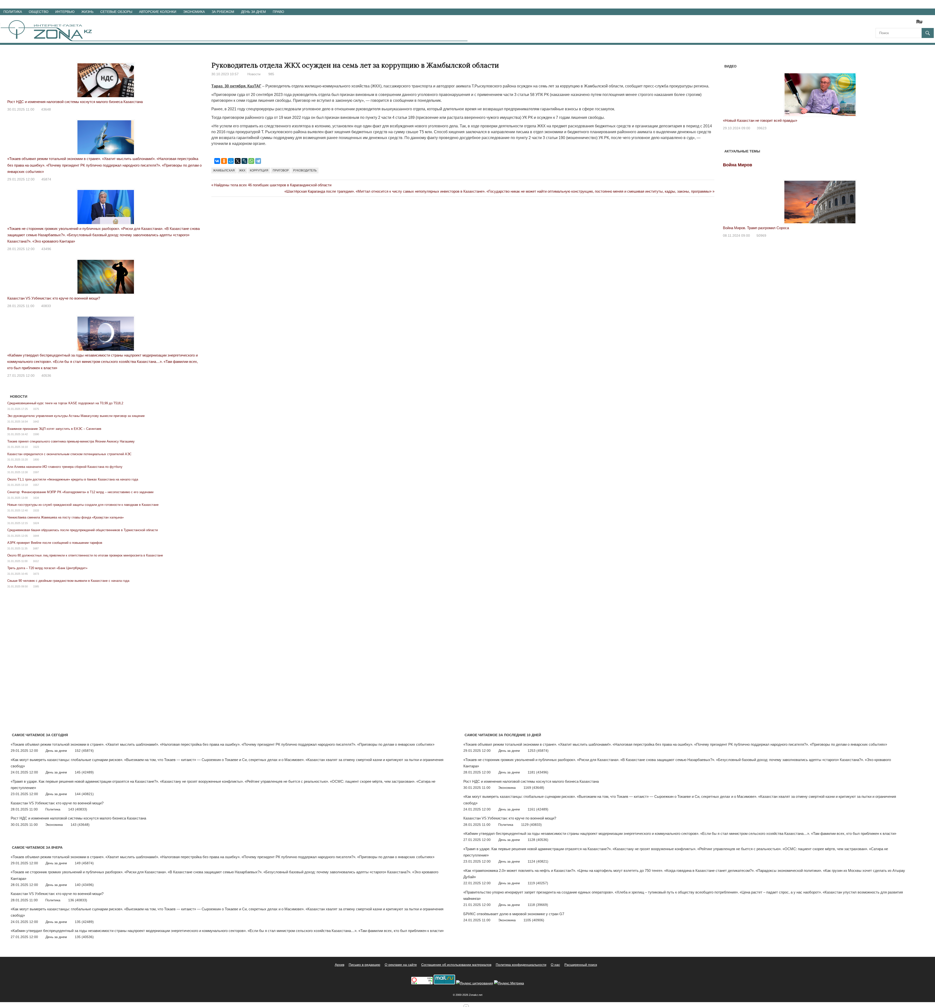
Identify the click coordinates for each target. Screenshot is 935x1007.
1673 (36, 573)
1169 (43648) (534, 788)
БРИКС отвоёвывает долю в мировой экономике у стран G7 (513, 914)
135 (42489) (84, 922)
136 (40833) (77, 900)
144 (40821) (84, 794)
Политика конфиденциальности (521, 965)
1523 (36, 446)
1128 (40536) (538, 840)
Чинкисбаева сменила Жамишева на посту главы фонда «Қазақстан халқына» (65, 517)
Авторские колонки (157, 12)
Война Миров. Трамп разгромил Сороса (756, 228)
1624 (36, 523)
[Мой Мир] (231, 161)
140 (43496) (84, 885)
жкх (242, 170)
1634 (36, 497)
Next (911, 90)
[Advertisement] (300, 221)
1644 (36, 535)
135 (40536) (84, 937)
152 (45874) (84, 751)
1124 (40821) (538, 861)
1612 (36, 561)
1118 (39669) (538, 905)
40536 (46, 375)
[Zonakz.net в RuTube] (920, 23)
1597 (36, 472)
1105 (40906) (534, 920)
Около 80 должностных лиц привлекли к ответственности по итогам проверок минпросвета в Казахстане (85, 555)
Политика (12, 12)
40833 (46, 306)
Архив (339, 965)
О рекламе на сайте (401, 965)
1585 (36, 586)
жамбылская (224, 170)
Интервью (65, 12)
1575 (36, 408)
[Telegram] (258, 161)
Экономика (194, 12)
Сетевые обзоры (116, 12)
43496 (46, 249)
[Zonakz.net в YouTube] (892, 23)
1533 (36, 510)
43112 (761, 128)
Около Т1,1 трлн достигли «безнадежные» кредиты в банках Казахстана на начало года (72, 479)
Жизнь (87, 12)
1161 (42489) (538, 809)
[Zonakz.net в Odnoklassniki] (906, 23)
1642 (36, 421)
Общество (38, 12)
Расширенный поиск (580, 965)
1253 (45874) (538, 751)
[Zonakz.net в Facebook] (885, 23)
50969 (761, 235)
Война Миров (737, 164)
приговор (281, 170)
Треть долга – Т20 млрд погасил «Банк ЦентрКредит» (47, 568)
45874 (46, 179)
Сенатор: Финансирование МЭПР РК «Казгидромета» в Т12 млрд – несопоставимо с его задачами (80, 492)
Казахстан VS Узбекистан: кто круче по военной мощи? (53, 298)
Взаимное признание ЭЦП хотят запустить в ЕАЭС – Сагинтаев (54, 429)
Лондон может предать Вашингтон (751, 120)
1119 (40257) (538, 883)
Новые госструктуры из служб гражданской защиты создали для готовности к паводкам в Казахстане (83, 505)
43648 (46, 109)
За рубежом (223, 12)
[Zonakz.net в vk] (913, 23)
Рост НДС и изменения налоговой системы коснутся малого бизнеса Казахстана (75, 102)
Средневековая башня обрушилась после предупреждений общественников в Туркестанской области (82, 530)
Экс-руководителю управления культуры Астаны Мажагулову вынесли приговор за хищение (76, 416)
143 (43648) (80, 825)
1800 (36, 459)
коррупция (259, 170)
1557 (36, 484)
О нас (555, 965)
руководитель (305, 170)
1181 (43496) (538, 772)
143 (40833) (77, 809)
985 (271, 74)
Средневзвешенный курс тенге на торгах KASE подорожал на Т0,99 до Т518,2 (65, 403)
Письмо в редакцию (364, 965)
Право (278, 12)
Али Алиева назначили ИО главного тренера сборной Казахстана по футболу (64, 467)
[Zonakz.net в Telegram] (899, 23)
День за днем (253, 12)
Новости (254, 74)
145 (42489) (84, 772)
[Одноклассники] (224, 161)
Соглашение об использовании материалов (456, 965)
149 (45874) (84, 863)
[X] (238, 161)
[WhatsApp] (251, 161)
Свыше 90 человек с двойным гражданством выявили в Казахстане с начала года (68, 581)
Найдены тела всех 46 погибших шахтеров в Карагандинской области (272, 185)
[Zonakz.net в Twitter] (879, 23)
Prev (729, 90)
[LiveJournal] (244, 161)
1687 (36, 548)
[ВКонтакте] (217, 161)
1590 (36, 434)
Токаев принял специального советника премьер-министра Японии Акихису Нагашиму (71, 441)
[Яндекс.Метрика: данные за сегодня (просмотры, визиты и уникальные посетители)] (509, 983)
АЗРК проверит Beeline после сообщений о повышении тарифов (54, 543)
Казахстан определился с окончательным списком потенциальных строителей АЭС (69, 454)
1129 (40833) (531, 825)
